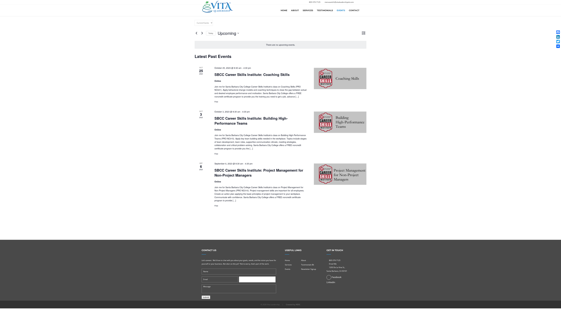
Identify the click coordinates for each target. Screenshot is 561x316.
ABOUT (295, 10)
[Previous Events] (196, 33)
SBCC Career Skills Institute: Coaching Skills (252, 74)
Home (287, 260)
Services (288, 264)
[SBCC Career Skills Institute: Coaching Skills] (340, 78)
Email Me (333, 264)
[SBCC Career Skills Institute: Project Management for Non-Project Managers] (340, 174)
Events (287, 269)
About (303, 260)
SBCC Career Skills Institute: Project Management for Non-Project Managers (258, 173)
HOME (284, 10)
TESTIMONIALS (325, 10)
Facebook (336, 277)
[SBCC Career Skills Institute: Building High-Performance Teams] (340, 122)
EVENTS (341, 10)
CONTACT (354, 10)
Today (210, 33)
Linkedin (331, 282)
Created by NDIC (293, 304)
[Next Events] (202, 33)
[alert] (280, 45)
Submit (206, 297)
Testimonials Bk (307, 264)
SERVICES (308, 10)
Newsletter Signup (308, 269)
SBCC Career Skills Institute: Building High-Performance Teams (251, 121)
